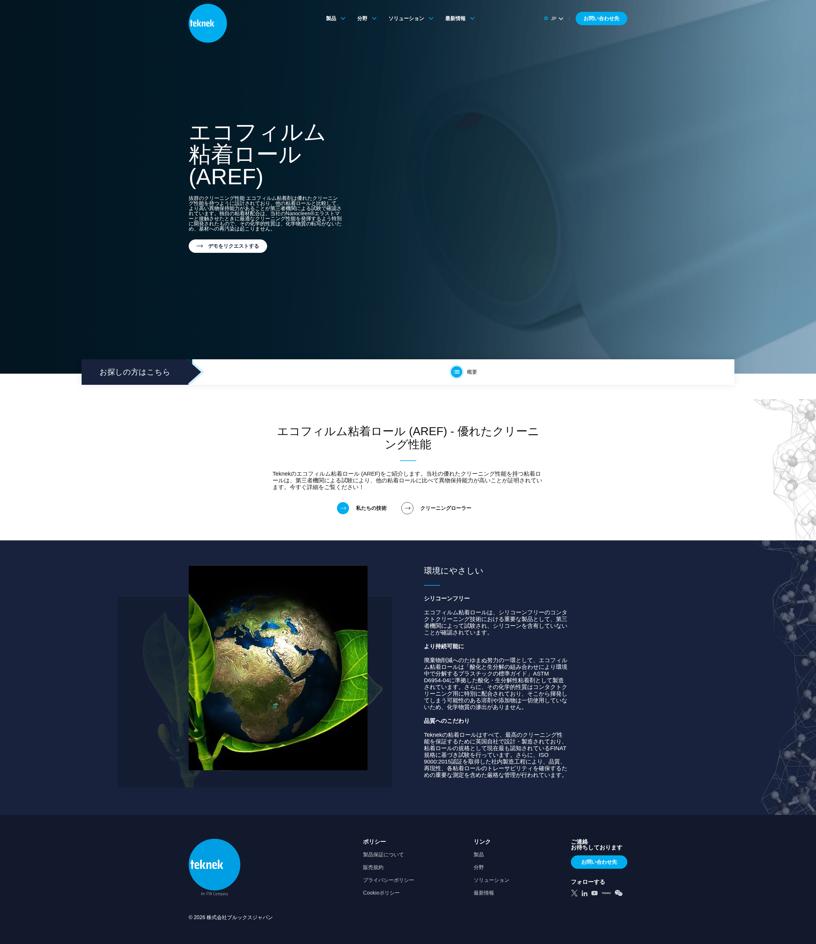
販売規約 (373, 867)
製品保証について (383, 854)
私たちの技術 (371, 508)
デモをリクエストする (233, 246)
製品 (331, 18)
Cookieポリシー (381, 893)
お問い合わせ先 (601, 18)
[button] (553, 18)
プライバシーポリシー (388, 880)
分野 (362, 18)
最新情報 (455, 18)
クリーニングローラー (445, 508)
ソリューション (406, 18)
